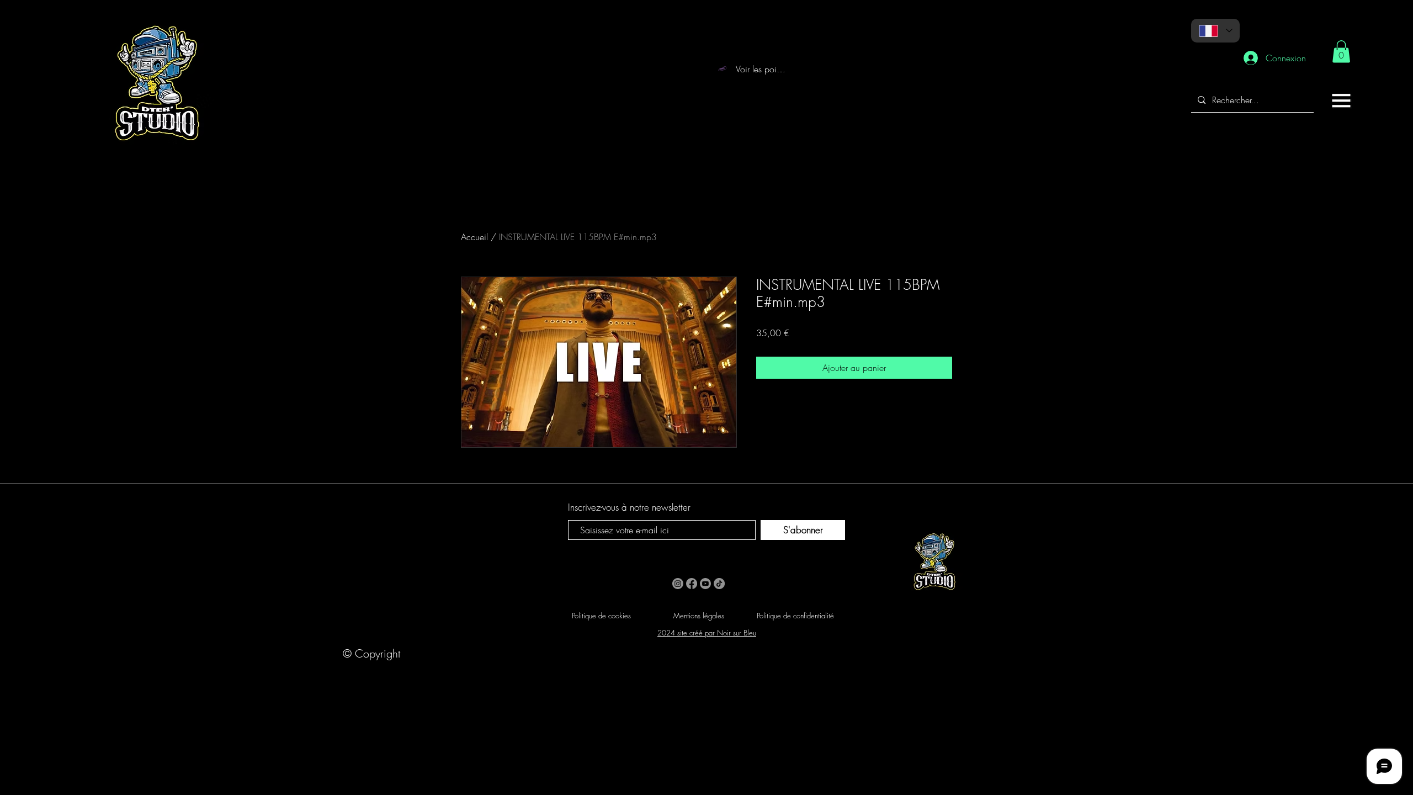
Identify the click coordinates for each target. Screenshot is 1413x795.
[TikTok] (719, 583)
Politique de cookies (601, 616)
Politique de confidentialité (795, 616)
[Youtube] (705, 583)
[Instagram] (677, 583)
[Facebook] (691, 583)
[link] (1341, 51)
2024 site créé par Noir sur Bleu (706, 633)
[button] (1341, 100)
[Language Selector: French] (1215, 31)
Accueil (474, 237)
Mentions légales (698, 616)
